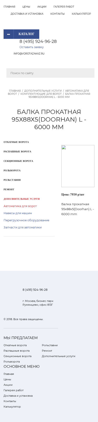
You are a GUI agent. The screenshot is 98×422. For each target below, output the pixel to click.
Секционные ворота (18, 161)
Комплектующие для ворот (41, 93)
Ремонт (9, 189)
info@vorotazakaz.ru (29, 53)
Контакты (57, 13)
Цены (26, 6)
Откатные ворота (16, 142)
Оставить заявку (32, 47)
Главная (9, 6)
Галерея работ (64, 6)
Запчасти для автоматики (23, 227)
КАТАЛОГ (26, 34)
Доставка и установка (27, 13)
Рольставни (12, 180)
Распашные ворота (17, 151)
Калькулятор (81, 13)
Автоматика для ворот (20, 206)
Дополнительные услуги (43, 90)
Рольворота (12, 170)
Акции (41, 6)
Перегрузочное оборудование (26, 220)
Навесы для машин (18, 213)
